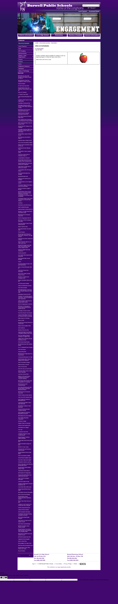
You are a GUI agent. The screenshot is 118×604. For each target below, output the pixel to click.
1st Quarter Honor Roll (23, 431)
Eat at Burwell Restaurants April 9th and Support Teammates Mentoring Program (24, 388)
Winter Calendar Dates (23, 226)
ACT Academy (22, 51)
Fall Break (20, 202)
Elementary (59, 35)
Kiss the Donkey (21, 550)
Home (36, 42)
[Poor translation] (5, 577)
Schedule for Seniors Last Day (24, 462)
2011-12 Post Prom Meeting (24, 494)
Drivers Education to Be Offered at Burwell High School (25, 465)
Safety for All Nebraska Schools (24, 285)
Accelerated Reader (94, 11)
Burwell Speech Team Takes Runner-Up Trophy (24, 548)
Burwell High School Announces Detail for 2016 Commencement (24, 160)
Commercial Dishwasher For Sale (25, 357)
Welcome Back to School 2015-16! (25, 209)
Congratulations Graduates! (24, 157)
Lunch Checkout (22, 46)
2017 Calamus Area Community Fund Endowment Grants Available (25, 120)
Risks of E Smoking (22, 92)
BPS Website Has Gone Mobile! (24, 415)
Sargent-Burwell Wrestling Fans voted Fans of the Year (24, 475)
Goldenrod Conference (24, 66)
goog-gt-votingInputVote (27, 581)
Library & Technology (23, 71)
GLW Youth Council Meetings (24, 523)
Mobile (75, 563)
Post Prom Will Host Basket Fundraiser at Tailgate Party (24, 336)
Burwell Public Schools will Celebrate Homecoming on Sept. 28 (25, 89)
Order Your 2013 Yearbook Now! (25, 397)
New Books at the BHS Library (24, 205)
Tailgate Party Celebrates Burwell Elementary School (25, 339)
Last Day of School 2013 (23, 374)
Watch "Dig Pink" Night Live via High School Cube (24, 242)
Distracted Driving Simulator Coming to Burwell (24, 410)
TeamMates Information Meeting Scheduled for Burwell (25, 514)
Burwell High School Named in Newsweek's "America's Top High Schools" (25, 235)
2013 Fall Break (21, 327)
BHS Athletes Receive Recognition (25, 492)
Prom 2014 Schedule (22, 287)
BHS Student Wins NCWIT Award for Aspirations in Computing (25, 381)
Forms (20, 64)
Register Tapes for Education (24, 423)
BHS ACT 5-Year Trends (23, 446)
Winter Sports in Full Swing (23, 318)
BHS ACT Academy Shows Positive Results (23, 526)
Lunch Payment (82, 11)
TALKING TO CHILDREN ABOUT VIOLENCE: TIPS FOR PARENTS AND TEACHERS (25, 297)
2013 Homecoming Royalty (24, 342)
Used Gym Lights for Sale (23, 481)
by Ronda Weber (39, 48)
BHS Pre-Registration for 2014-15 (25, 304)
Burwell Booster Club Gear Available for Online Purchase (24, 81)
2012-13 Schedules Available (24, 455)
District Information (26, 35)
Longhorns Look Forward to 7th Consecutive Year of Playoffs (24, 505)
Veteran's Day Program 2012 (24, 425)
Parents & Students (75, 35)
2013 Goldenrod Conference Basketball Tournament (24, 413)
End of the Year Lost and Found (24, 368)
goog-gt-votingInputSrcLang (84, 579)
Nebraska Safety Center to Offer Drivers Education (25, 371)
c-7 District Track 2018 (23, 94)
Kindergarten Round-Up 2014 (24, 294)
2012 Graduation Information (24, 511)
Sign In (34, 563)
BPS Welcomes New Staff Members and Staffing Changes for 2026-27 (24, 77)
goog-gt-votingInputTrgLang (98, 579)
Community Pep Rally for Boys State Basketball (24, 403)
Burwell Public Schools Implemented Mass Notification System (24, 497)
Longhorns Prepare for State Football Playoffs (24, 434)
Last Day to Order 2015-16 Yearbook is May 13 (24, 155)
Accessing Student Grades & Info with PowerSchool (25, 264)
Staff (20, 48)
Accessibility (58, 563)
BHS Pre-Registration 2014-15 (24, 217)
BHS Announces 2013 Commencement (22, 385)
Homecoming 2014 (22, 252)
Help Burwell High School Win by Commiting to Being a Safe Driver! (25, 333)
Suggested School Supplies (24, 539)
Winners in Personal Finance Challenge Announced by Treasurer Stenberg (24, 377)
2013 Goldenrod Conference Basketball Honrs (24, 400)
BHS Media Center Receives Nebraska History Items (24, 110)
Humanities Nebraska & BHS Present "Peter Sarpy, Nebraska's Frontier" (25, 106)
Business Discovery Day (23, 329)
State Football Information (23, 207)
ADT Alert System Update (23, 283)
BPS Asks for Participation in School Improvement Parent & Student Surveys (24, 307)
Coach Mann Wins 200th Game (24, 486)
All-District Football (22, 421)
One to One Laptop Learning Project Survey (24, 274)
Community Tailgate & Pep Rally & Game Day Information (25, 186)
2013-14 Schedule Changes (24, 362)
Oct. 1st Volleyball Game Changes (25, 347)
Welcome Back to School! (23, 364)
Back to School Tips (22, 541)
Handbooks (21, 68)
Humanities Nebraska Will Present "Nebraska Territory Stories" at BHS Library (25, 130)
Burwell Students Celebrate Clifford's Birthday (24, 438)
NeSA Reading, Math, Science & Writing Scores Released (25, 360)
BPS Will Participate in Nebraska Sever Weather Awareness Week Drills (25, 291)
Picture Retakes (21, 232)
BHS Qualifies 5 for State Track (24, 543)
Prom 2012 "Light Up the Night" (24, 459)
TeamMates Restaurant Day (24, 103)
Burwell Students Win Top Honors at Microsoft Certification (25, 164)
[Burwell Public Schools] (45, 5)
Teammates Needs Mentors (24, 470)
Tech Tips (20, 429)
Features (20, 61)
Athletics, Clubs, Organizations (22, 56)
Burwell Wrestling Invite (23, 176)
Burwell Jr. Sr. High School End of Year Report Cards (25, 212)
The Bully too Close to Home (24, 310)
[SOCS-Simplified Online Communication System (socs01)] (82, 563)
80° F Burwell (91, 8)
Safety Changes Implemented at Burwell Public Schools (25, 301)
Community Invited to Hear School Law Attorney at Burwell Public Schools (25, 199)
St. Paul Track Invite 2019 (23, 85)
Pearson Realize (21, 83)
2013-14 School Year (22, 366)
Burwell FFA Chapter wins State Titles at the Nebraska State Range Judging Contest (24, 246)
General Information (92, 35)
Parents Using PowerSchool (24, 507)
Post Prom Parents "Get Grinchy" (25, 312)
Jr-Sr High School (42, 35)
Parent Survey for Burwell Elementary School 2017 (23, 114)
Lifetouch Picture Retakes (23, 509)
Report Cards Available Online (24, 325)
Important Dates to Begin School (25, 140)
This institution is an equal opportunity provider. (59, 567)
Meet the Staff (21, 320)
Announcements (22, 53)
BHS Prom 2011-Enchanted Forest (25, 545)
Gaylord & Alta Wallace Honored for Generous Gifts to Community (25, 315)
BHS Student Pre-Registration (24, 472)
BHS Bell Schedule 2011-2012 (24, 536)
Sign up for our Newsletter (23, 43)
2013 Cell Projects (22, 349)
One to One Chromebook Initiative (25, 142)
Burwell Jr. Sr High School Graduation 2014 (23, 277)
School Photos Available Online (24, 457)
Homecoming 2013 (22, 351)
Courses (20, 59)
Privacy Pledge (68, 563)
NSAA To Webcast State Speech (25, 395)
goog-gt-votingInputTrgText (14, 581)
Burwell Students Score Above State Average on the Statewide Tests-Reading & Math (24, 530)
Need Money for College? (23, 427)
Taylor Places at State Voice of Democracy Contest (24, 167)
